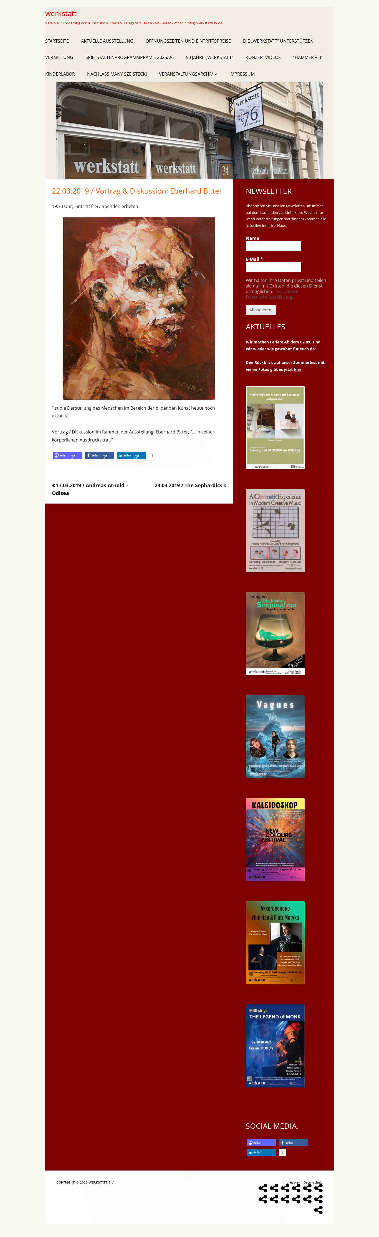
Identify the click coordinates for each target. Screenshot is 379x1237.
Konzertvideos (263, 57)
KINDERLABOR (60, 74)
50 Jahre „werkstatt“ (209, 57)
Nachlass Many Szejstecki (117, 74)
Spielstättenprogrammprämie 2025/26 (129, 57)
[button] (67, 455)
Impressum (242, 74)
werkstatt (61, 13)
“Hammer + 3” (308, 57)
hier (297, 369)
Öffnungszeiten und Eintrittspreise (188, 41)
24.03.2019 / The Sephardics (188, 485)
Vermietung (59, 57)
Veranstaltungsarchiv (186, 74)
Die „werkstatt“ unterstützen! (279, 41)
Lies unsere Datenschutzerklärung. (272, 294)
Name (252, 238)
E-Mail (254, 259)
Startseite (57, 41)
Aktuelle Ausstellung (107, 41)
